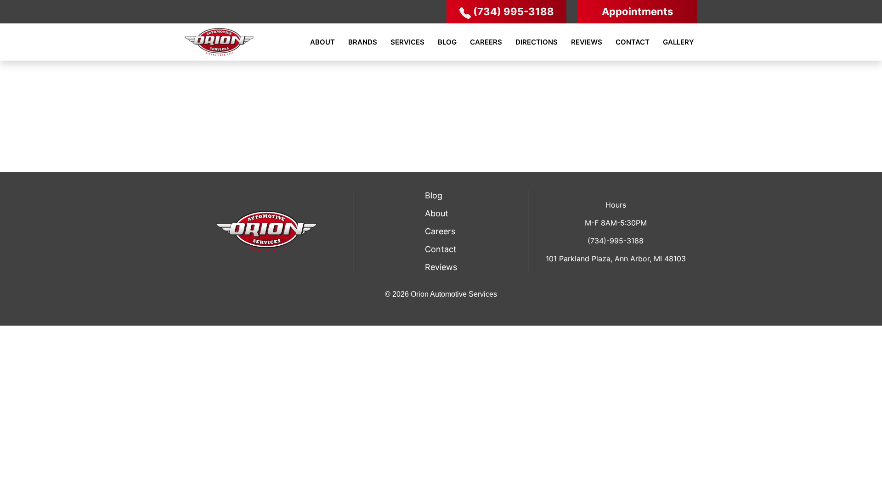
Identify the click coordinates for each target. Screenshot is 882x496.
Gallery (678, 42)
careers (440, 231)
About (322, 42)
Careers (486, 42)
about (436, 213)
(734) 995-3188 (513, 11)
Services (407, 42)
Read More (856, 139)
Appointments (637, 11)
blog (433, 195)
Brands (362, 42)
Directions (536, 42)
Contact (633, 42)
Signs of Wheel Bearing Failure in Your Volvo (599, 78)
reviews (441, 267)
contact (441, 249)
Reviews (586, 42)
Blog (447, 42)
